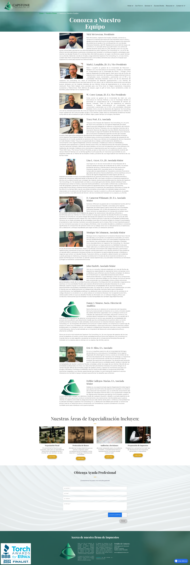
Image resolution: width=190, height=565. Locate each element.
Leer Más (52, 457)
